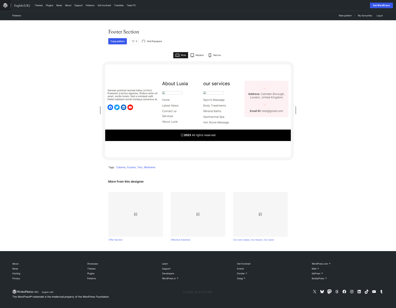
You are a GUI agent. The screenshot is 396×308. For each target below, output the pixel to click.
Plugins (91, 273)
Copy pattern (117, 41)
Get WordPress (381, 5)
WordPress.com (321, 263)
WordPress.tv (170, 278)
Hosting (16, 273)
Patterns (16, 15)
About (15, 263)
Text (139, 167)
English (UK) (47, 292)
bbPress (317, 273)
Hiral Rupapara (154, 41)
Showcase (92, 263)
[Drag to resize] (101, 110)
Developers (168, 273)
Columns (121, 167)
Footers (131, 167)
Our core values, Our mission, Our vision (253, 239)
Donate (242, 273)
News (15, 268)
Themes (91, 268)
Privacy (16, 278)
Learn (165, 263)
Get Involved (243, 263)
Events (240, 268)
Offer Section (116, 239)
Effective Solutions (180, 239)
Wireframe (149, 167)
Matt (315, 268)
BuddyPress (319, 278)
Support (166, 268)
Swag (241, 278)
